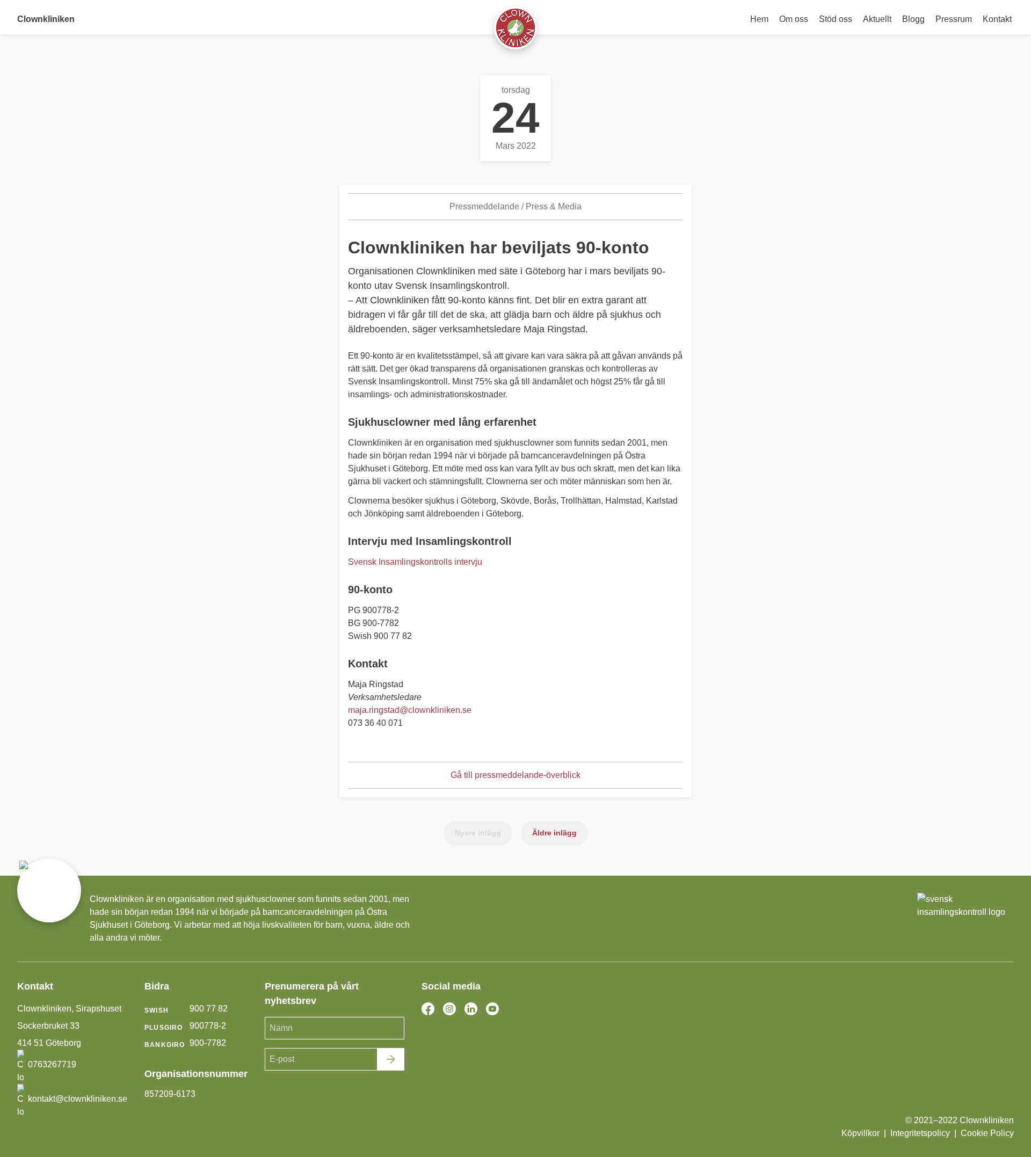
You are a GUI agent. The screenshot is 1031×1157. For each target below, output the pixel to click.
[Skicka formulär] (390, 1059)
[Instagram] (449, 1008)
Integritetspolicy (920, 1133)
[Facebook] (428, 1008)
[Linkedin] (470, 1008)
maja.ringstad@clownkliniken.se (409, 710)
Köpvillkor (860, 1133)
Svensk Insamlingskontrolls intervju (415, 561)
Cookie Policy (987, 1133)
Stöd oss (835, 19)
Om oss (793, 19)
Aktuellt (877, 19)
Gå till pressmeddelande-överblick (515, 775)
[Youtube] (492, 1008)
